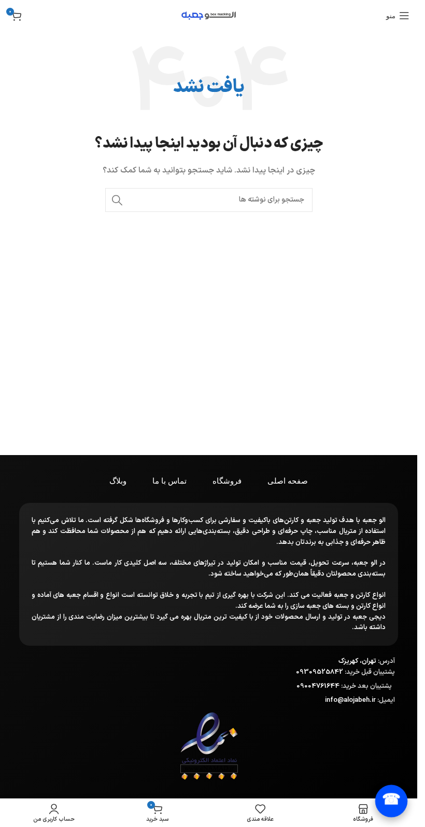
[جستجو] (117, 200)
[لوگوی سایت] (208, 15)
